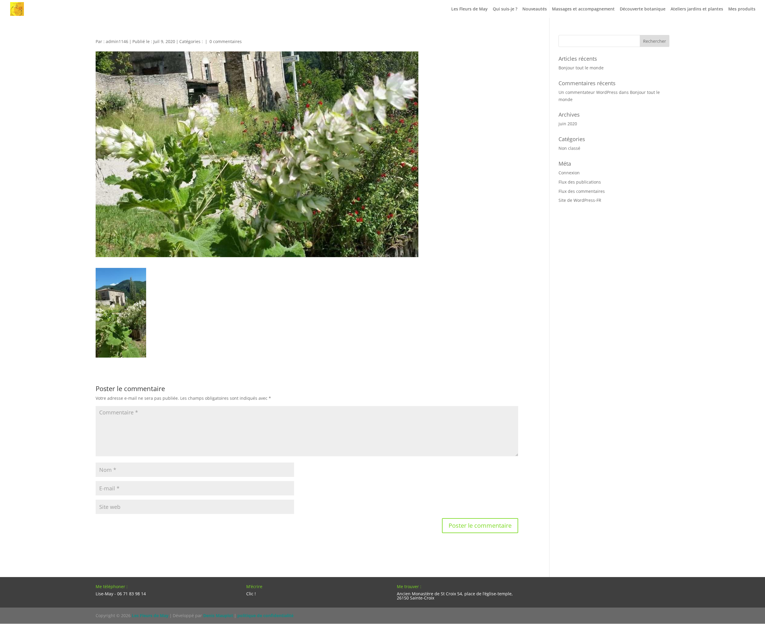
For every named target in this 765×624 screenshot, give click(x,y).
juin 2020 (568, 123)
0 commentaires (225, 41)
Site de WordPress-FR (580, 200)
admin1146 (117, 41)
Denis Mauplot (218, 615)
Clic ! (251, 593)
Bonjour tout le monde (581, 68)
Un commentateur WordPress (588, 92)
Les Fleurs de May (469, 9)
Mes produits (741, 9)
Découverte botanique (642, 9)
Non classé (569, 148)
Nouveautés (534, 9)
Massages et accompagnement (583, 9)
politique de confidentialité (265, 615)
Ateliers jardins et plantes (697, 9)
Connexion (569, 173)
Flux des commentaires (582, 191)
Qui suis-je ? (505, 9)
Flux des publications (580, 182)
